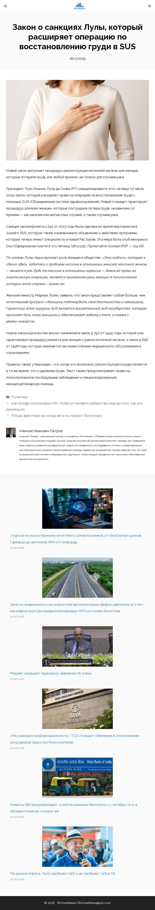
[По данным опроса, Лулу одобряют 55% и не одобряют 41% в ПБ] (77, 864)
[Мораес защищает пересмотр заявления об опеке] (77, 663)
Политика (19, 397)
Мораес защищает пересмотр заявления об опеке (51, 673)
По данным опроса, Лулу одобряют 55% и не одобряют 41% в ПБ (62, 873)
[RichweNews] (79, 6)
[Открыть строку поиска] (5, 6)
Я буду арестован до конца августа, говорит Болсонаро (57, 416)
